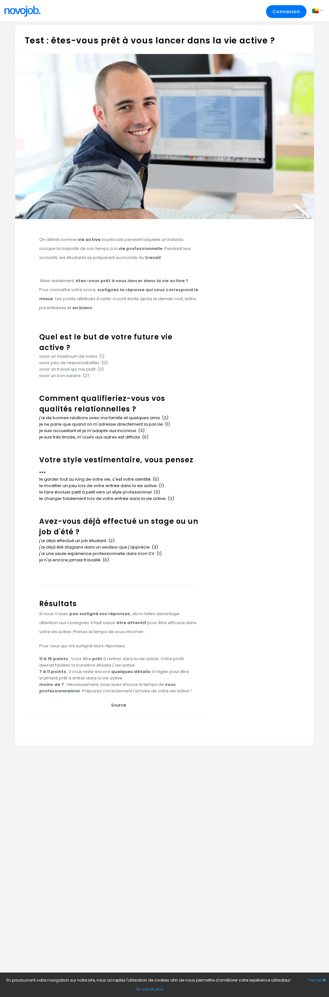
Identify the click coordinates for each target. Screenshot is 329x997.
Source (119, 705)
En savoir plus (150, 989)
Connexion (286, 11)
